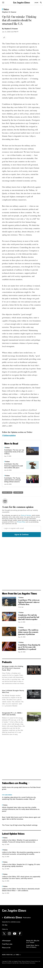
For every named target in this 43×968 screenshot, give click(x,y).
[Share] (4, 37)
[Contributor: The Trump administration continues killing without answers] (32, 479)
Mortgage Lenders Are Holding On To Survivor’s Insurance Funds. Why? (12, 668)
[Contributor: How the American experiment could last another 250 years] (32, 465)
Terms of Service (26, 515)
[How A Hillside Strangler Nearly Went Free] (34, 694)
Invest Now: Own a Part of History (32, 946)
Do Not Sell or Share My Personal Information (24, 963)
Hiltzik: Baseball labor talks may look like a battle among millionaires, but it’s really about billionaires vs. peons (21, 809)
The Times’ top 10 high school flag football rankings (19, 825)
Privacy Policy (21, 522)
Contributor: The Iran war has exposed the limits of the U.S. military (14, 451)
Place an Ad (6, 947)
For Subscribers (7, 794)
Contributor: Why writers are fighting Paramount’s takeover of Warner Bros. (29, 602)
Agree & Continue (22, 534)
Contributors (18, 492)
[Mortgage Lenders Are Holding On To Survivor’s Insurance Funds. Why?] (34, 670)
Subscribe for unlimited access (11, 922)
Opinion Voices (7, 492)
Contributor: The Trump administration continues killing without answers (12, 480)
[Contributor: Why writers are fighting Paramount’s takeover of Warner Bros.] (9, 601)
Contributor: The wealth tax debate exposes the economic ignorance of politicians (28, 632)
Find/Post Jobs (7, 944)
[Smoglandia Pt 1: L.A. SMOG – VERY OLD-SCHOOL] (34, 716)
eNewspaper (6, 940)
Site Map (4, 925)
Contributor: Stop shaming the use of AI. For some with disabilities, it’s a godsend (29, 647)
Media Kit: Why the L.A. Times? (32, 941)
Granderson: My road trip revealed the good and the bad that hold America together (28, 617)
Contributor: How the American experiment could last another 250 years (13, 465)
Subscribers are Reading (14, 783)
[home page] (21, 2)
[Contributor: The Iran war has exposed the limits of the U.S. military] (32, 451)
